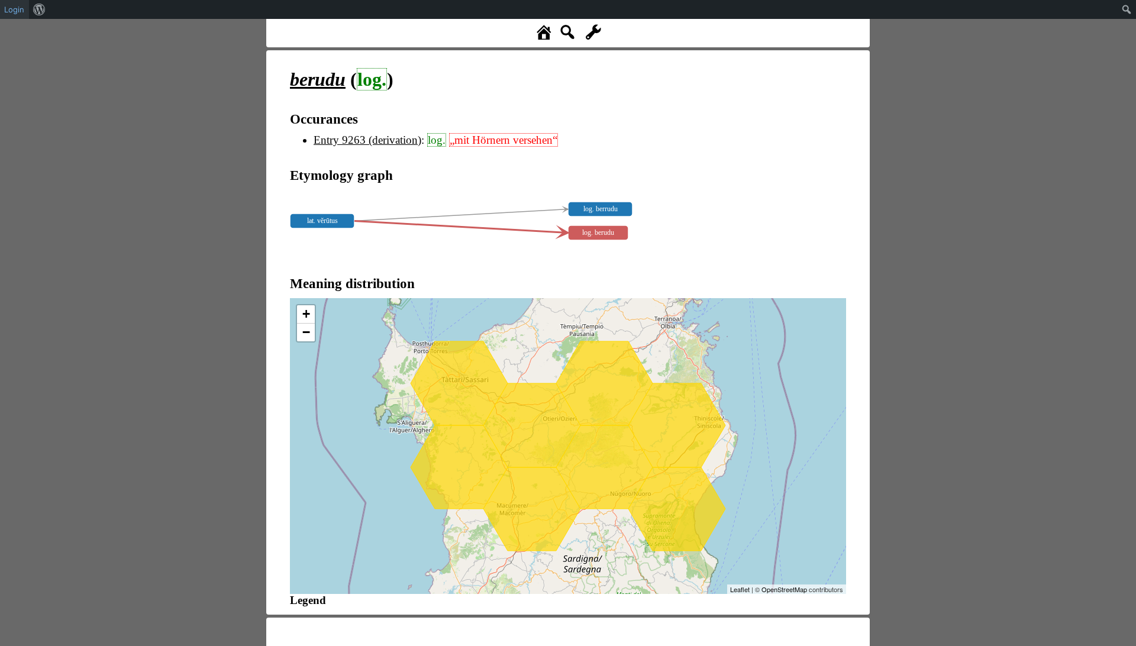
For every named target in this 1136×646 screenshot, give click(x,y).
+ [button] (306, 313)
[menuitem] (39, 9)
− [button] (306, 332)
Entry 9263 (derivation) (367, 140)
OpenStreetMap (784, 589)
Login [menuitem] (14, 9)
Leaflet (740, 589)
